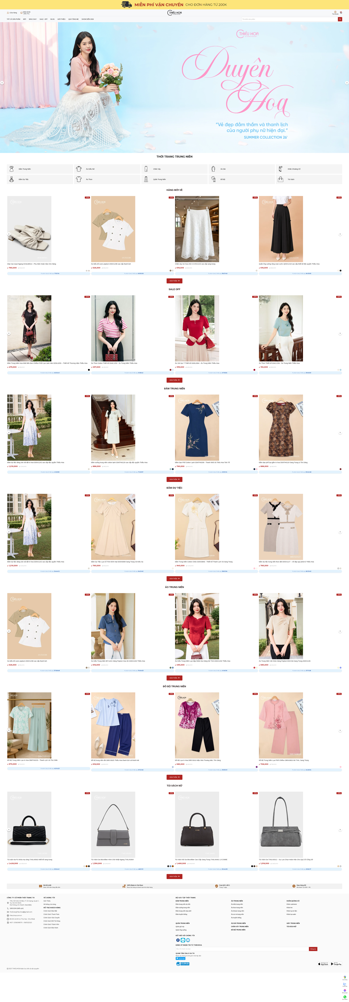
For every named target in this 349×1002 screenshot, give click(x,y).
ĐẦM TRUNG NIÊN (182, 901)
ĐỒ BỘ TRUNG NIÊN (238, 930)
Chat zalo (345, 986)
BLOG (53, 19)
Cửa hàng (344, 979)
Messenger (345, 992)
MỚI (24, 19)
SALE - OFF (44, 19)
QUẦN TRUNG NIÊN (183, 923)
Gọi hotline (345, 999)
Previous (2, 83)
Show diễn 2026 (88, 19)
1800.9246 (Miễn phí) (16, 908)
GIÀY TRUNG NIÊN (293, 923)
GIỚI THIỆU (61, 19)
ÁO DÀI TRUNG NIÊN (238, 923)
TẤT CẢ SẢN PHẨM (13, 19)
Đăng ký (313, 949)
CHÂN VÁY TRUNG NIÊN (239, 926)
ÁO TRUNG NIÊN (237, 901)
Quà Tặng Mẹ (73, 19)
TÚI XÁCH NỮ (291, 926)
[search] (340, 19)
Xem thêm (28, 905)
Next (347, 83)
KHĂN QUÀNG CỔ (293, 901)
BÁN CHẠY (33, 19)
